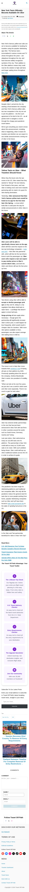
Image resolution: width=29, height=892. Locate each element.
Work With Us (5, 879)
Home (3, 863)
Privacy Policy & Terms (8, 842)
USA (13, 717)
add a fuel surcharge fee (16, 503)
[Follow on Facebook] (5, 820)
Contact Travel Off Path (8, 883)
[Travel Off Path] (14, 3)
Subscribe (14, 706)
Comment (5, 775)
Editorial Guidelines (7, 845)
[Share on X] (7, 36)
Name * (6, 792)
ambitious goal (15, 368)
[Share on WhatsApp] (10, 36)
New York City (5, 717)
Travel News (5, 875)
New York (4, 73)
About (3, 871)
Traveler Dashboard (7, 867)
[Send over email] (13, 36)
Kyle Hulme (10, 18)
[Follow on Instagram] (11, 820)
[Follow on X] (8, 820)
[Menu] (2, 3)
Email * (6, 799)
